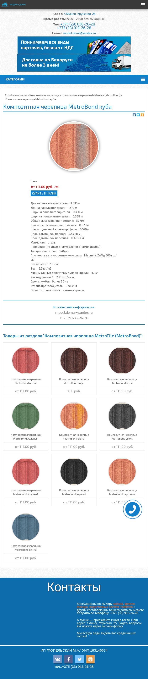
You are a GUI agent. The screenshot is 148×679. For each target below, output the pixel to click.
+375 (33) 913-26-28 (74, 27)
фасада (82, 607)
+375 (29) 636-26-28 (77, 24)
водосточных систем (104, 607)
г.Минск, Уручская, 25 (80, 13)
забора (118, 603)
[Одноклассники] (142, 114)
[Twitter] (138, 114)
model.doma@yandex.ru (79, 33)
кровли (130, 603)
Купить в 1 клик (44, 193)
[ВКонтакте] (134, 114)
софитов (126, 607)
